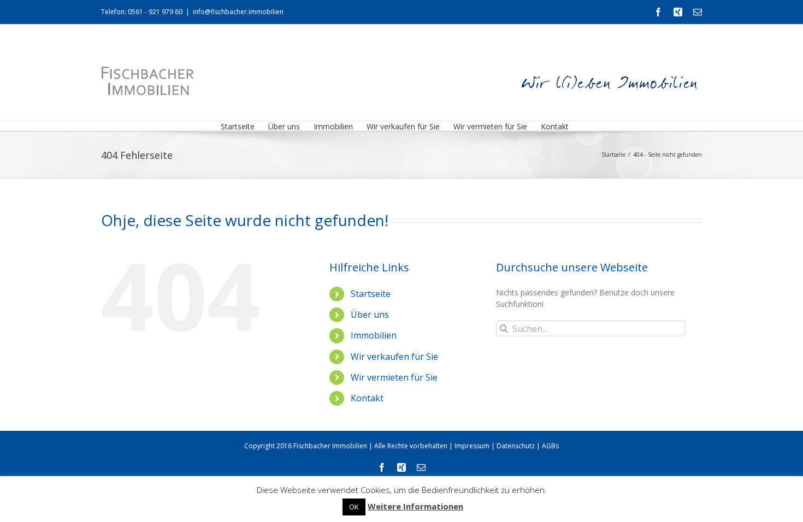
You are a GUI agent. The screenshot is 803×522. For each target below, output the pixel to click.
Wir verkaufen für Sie (394, 357)
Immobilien (374, 335)
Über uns (370, 315)
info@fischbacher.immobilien (238, 11)
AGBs (550, 445)
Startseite (371, 294)
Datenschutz (516, 445)
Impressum (471, 445)
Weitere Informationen (415, 506)
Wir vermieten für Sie (394, 377)
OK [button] (354, 507)
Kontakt (367, 398)
